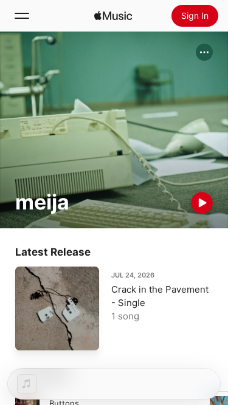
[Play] (202, 203)
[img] (113, 15)
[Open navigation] (22, 15)
